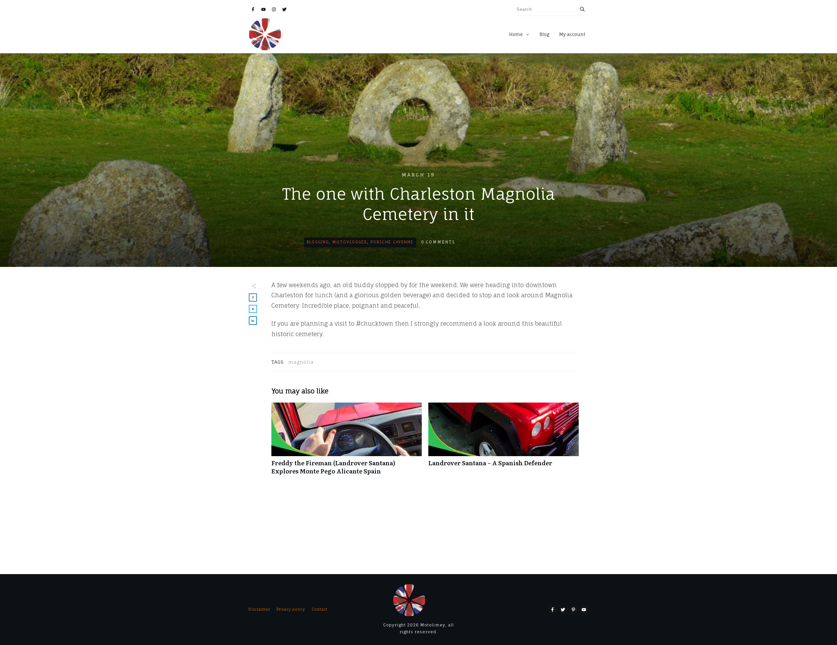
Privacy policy (291, 609)
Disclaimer (259, 609)
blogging (318, 242)
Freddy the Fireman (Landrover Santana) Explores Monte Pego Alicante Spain (346, 442)
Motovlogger (349, 242)
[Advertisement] (418, 122)
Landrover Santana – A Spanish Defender (503, 442)
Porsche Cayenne (392, 242)
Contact (320, 609)
